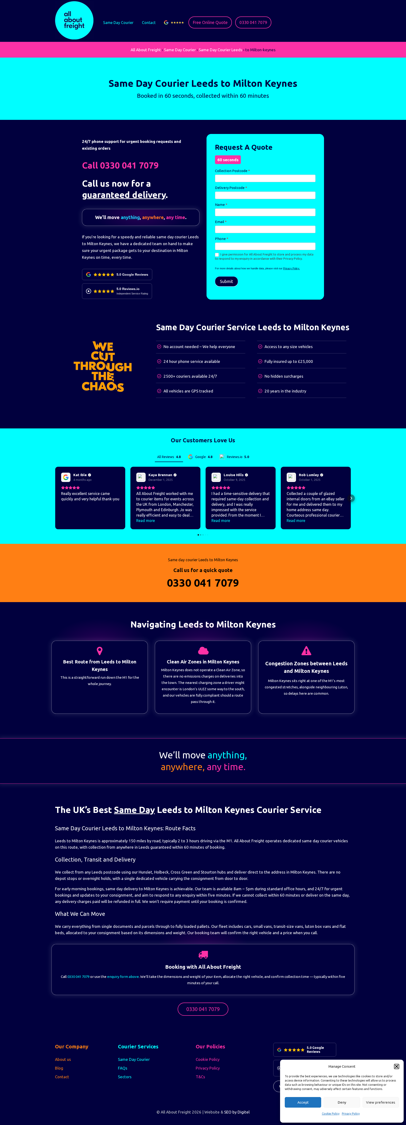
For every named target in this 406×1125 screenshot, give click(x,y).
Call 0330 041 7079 (120, 165)
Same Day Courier (118, 22)
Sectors (125, 1076)
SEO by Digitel (237, 1112)
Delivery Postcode (231, 188)
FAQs (122, 1068)
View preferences (380, 1102)
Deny (342, 1102)
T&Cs (200, 1076)
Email (221, 222)
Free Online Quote (210, 22)
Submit (226, 281)
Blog (59, 1068)
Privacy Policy (351, 1113)
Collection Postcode (232, 171)
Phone (221, 239)
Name (221, 205)
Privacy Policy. (291, 268)
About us (63, 1059)
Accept (303, 1102)
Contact (149, 22)
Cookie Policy (331, 1113)
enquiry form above (123, 977)
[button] (396, 1066)
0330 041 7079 (253, 22)
